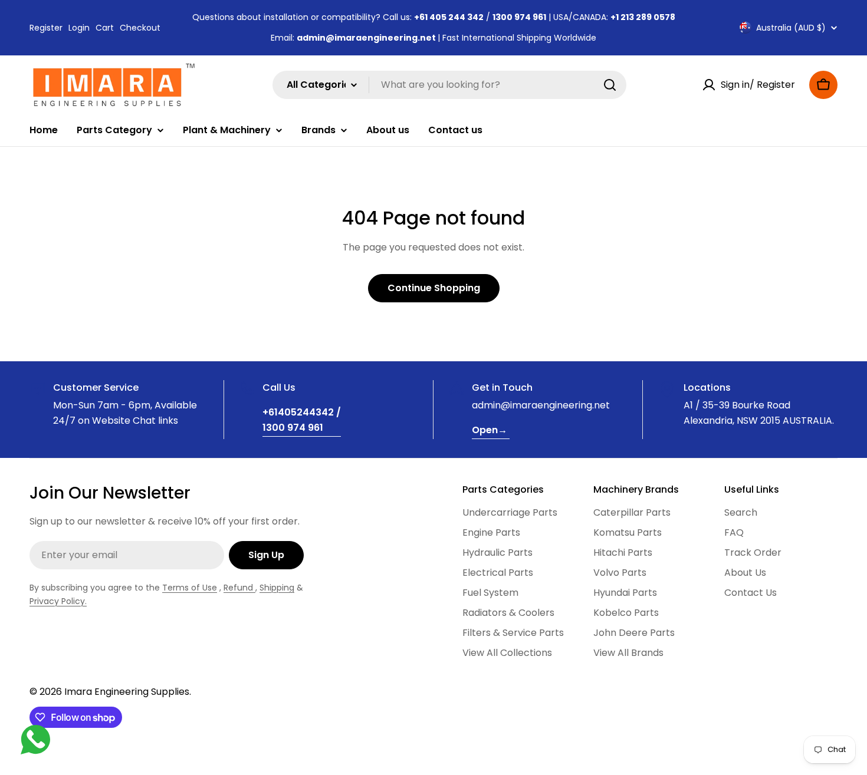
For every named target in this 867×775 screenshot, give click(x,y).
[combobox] (449, 85)
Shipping (277, 587)
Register (46, 28)
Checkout (140, 28)
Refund (239, 587)
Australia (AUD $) (791, 28)
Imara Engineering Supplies (126, 691)
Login (79, 28)
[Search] (610, 85)
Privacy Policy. (58, 601)
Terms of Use (189, 587)
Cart (105, 28)
